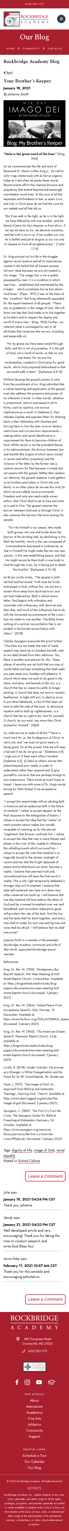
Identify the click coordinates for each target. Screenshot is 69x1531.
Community (34, 1430)
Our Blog (34, 1467)
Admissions (34, 1406)
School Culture (29, 1160)
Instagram (27, 1382)
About (34, 1400)
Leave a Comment (45, 1176)
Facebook (17, 1382)
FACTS (52, 1382)
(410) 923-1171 (34, 4)
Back (9, 73)
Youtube (39, 1382)
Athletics (34, 1424)
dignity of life (22, 1150)
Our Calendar (34, 1461)
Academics (34, 1412)
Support (34, 1436)
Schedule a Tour (34, 1455)
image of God (44, 1150)
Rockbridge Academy (26, 18)
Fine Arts (34, 1418)
